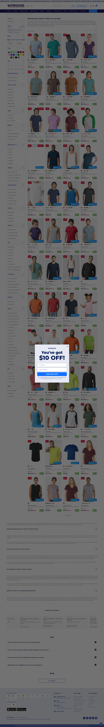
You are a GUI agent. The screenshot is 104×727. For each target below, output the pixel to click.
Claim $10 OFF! (52, 374)
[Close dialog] (67, 346)
